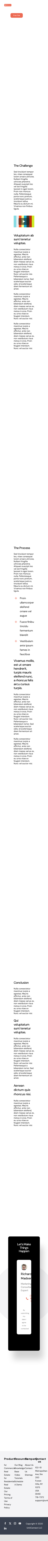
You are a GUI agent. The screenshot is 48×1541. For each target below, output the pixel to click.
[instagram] (15, 1523)
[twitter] (10, 1523)
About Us (29, 1465)
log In (7, 15)
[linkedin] (5, 1528)
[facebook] (5, 1523)
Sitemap (29, 1475)
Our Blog (18, 1465)
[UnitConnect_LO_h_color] (8, 4)
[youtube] (20, 1523)
